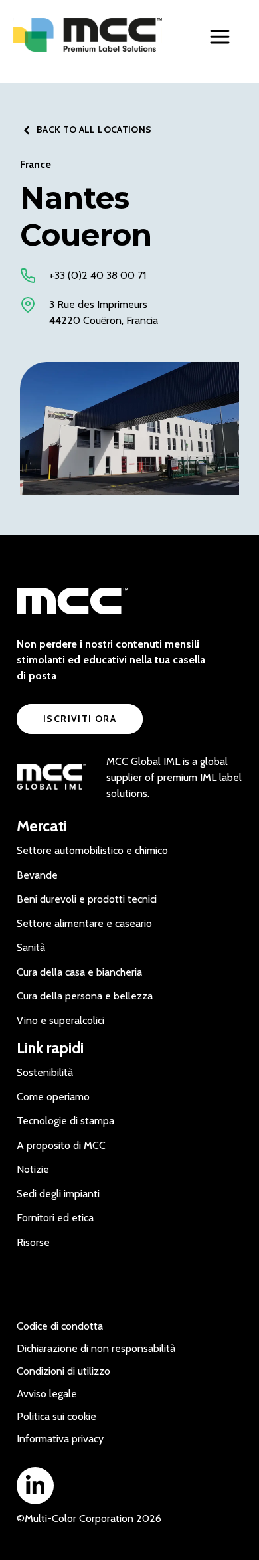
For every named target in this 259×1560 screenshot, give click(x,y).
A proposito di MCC (61, 1145)
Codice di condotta (60, 1326)
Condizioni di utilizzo (63, 1371)
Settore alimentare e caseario (84, 923)
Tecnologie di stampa (65, 1120)
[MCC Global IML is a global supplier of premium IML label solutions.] (51, 778)
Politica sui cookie (56, 1416)
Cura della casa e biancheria (79, 972)
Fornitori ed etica (55, 1217)
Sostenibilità (45, 1072)
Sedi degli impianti (58, 1193)
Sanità (31, 947)
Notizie (33, 1169)
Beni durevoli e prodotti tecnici (87, 899)
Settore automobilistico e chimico (92, 850)
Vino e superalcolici (60, 1020)
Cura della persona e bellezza (85, 996)
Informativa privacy (60, 1438)
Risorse (33, 1242)
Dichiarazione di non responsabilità (96, 1348)
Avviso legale (47, 1393)
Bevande (37, 875)
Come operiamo (53, 1096)
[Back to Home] (88, 35)
